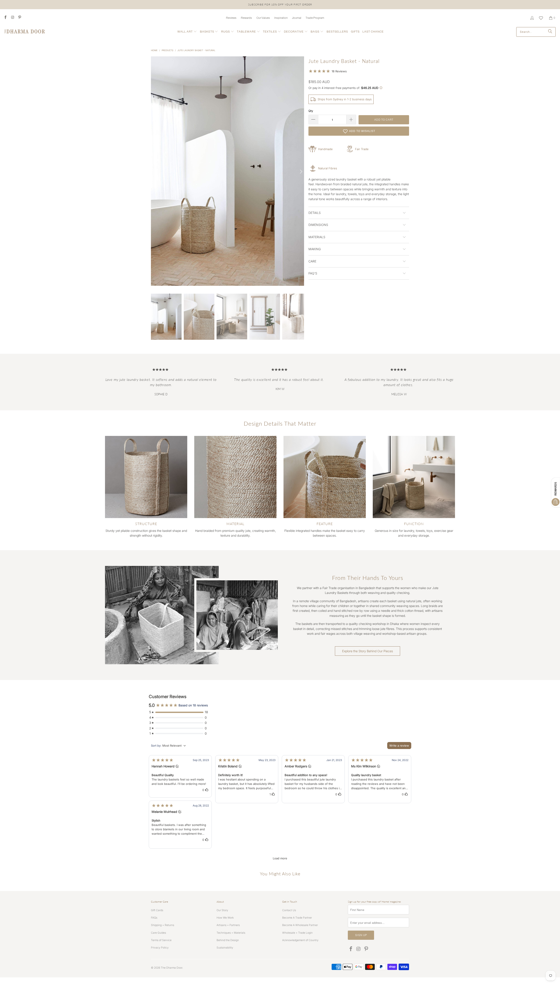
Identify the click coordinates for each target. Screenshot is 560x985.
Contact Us (289, 910)
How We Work (225, 917)
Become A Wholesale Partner (300, 925)
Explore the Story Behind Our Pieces (367, 651)
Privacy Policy (160, 947)
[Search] (550, 32)
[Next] (300, 171)
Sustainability (225, 947)
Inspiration (281, 17)
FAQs (154, 917)
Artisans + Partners (228, 925)
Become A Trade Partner (297, 917)
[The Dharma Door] (24, 32)
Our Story (222, 910)
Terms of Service (161, 940)
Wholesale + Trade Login (297, 932)
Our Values (263, 17)
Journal (296, 17)
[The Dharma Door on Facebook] (5, 17)
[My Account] (532, 18)
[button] (187, 32)
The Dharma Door (171, 967)
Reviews (231, 17)
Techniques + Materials (231, 932)
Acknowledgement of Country (300, 940)
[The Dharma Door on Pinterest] (19, 17)
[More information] (381, 88)
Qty (310, 111)
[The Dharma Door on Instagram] (12, 17)
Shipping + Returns (162, 925)
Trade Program (315, 17)
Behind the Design (228, 940)
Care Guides (158, 932)
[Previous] (154, 171)
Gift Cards (157, 910)
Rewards (246, 17)
